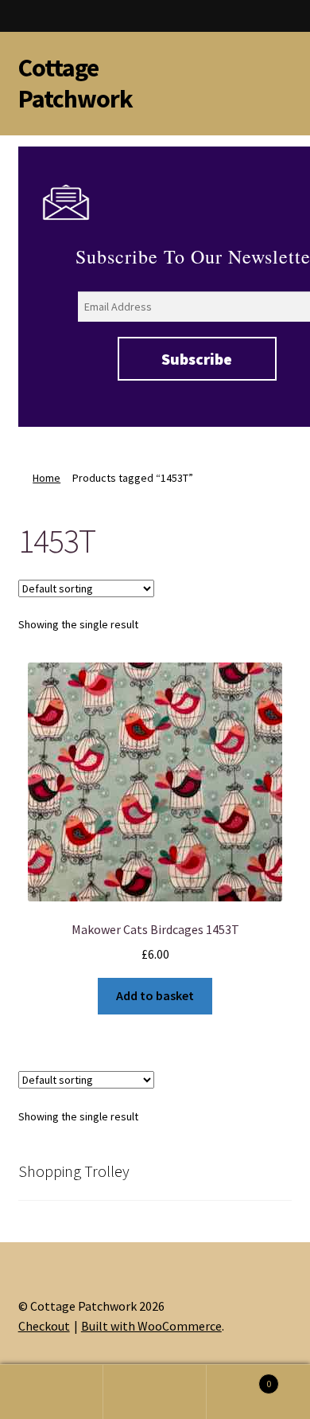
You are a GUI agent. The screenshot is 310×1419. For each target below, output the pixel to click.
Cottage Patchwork (75, 83)
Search (155, 1392)
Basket (239, 1378)
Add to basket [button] (155, 995)
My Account (51, 1392)
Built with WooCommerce (151, 1326)
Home (46, 478)
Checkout (44, 1326)
